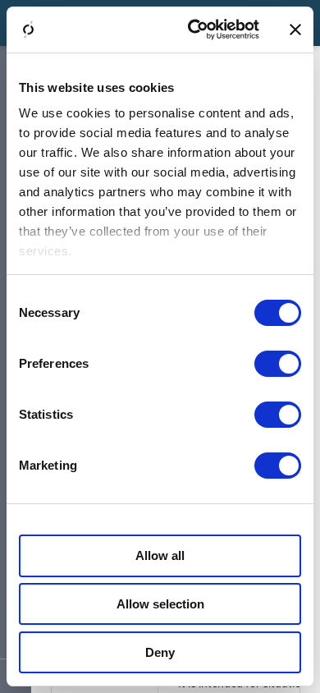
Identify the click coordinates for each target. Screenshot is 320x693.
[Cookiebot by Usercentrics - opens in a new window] (194, 29)
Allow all (160, 555)
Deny (160, 652)
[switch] (277, 364)
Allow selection (160, 604)
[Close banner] (295, 29)
